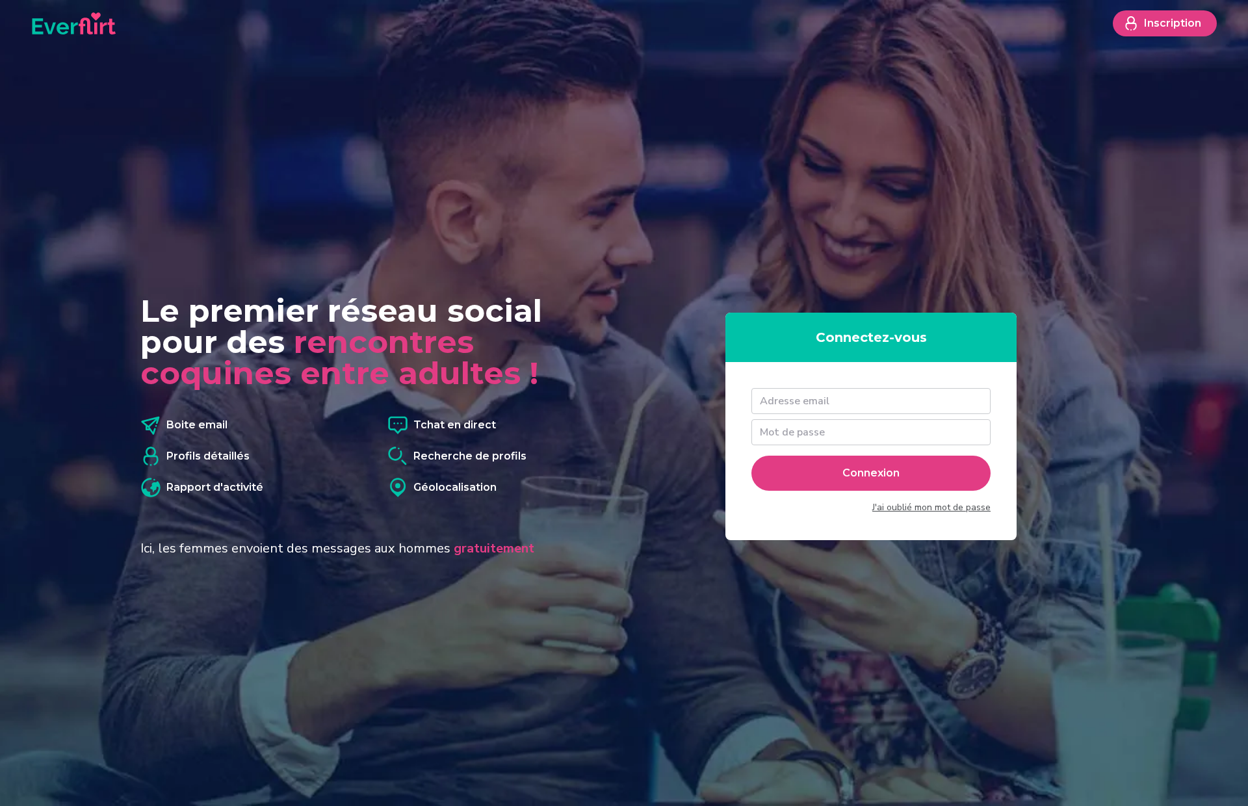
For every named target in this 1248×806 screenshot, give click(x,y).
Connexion (871, 473)
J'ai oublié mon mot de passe (931, 507)
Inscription (1172, 23)
